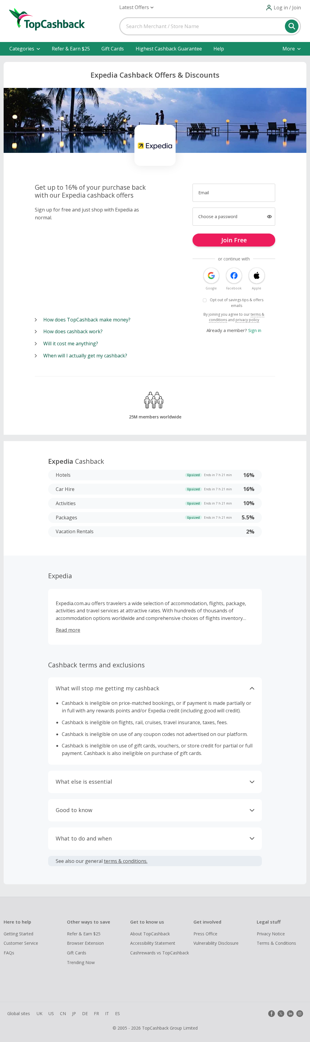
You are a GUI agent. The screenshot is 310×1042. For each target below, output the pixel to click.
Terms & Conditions (276, 943)
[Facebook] (271, 1013)
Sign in (254, 330)
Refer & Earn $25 (71, 48)
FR (96, 1013)
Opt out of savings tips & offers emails (236, 302)
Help (218, 48)
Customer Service (21, 943)
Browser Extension (85, 943)
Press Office (205, 934)
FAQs (9, 953)
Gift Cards (112, 48)
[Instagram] (299, 1013)
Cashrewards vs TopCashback (159, 953)
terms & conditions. (125, 861)
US (51, 1013)
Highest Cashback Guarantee (169, 48)
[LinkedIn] (290, 1013)
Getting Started (18, 934)
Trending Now (81, 962)
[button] (136, 7)
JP (74, 1013)
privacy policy (247, 319)
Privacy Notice (271, 934)
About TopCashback (150, 934)
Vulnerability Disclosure (216, 943)
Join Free (234, 240)
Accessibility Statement (152, 943)
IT (107, 1013)
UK (39, 1013)
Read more (68, 630)
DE (85, 1013)
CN (63, 1013)
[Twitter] (281, 1013)
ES (117, 1013)
